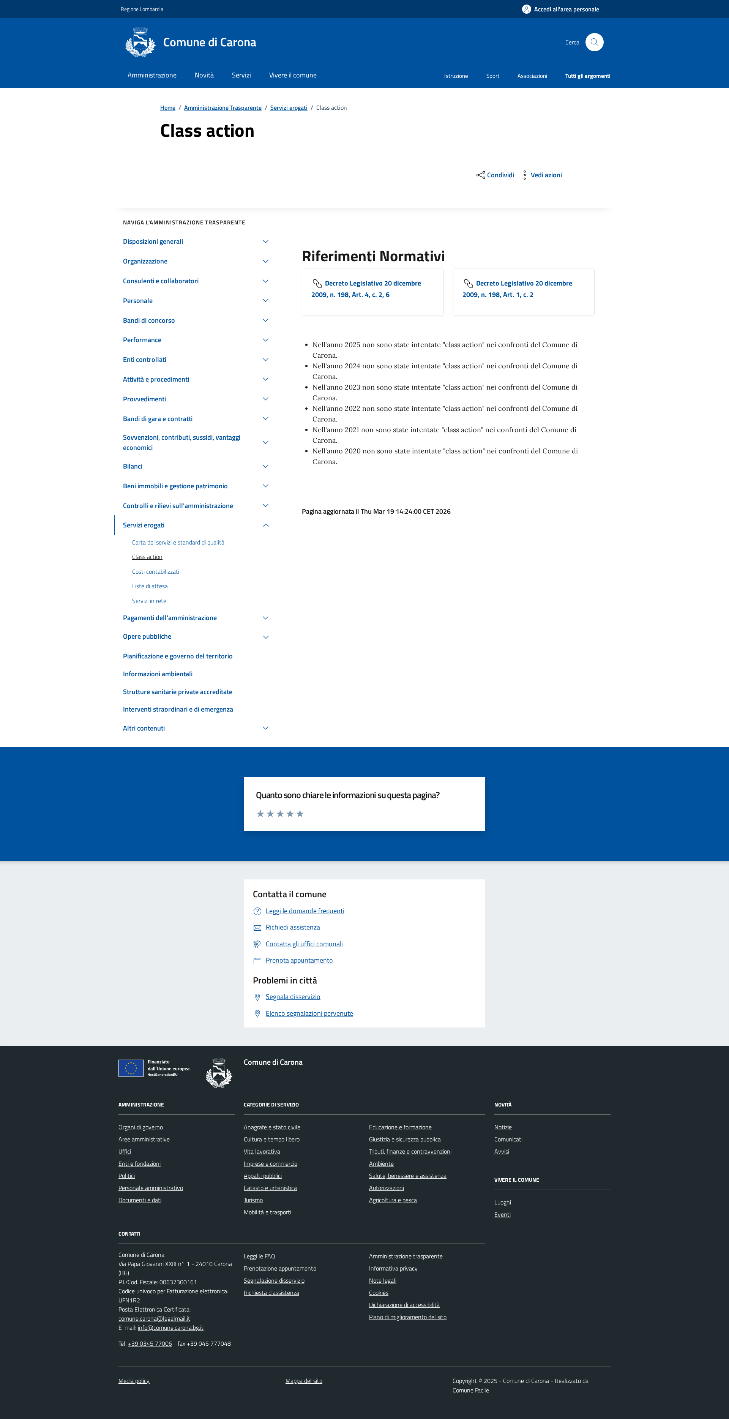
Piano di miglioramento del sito (408, 1316)
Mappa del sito (304, 1380)
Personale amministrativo (150, 1187)
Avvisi (501, 1151)
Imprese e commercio (270, 1163)
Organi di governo (140, 1127)
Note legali (382, 1280)
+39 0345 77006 (150, 1343)
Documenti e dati (139, 1199)
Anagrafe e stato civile (272, 1127)
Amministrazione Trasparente (223, 107)
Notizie (503, 1127)
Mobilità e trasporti (267, 1212)
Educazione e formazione (400, 1127)
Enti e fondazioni (139, 1163)
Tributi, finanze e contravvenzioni (410, 1151)
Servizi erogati (289, 107)
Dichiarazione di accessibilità (404, 1304)
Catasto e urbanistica (270, 1187)
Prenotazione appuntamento (280, 1268)
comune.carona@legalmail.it (154, 1318)
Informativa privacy (393, 1268)
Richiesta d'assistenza (271, 1292)
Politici (126, 1175)
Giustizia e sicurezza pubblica (405, 1139)
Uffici (124, 1151)
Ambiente (381, 1163)
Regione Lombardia (142, 9)
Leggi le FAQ (259, 1256)
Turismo (253, 1199)
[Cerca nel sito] (594, 42)
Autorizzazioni (386, 1187)
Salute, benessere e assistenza (408, 1175)
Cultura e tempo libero (272, 1139)
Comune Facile (471, 1390)
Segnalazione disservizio (274, 1280)
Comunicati (508, 1139)
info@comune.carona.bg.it (171, 1327)
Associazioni (532, 75)
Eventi (502, 1214)
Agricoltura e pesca (393, 1199)
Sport (492, 75)
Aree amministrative (144, 1139)
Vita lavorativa (262, 1151)
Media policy (134, 1380)
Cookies (378, 1292)
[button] (560, 9)
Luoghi (502, 1202)
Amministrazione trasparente (406, 1256)
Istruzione (456, 75)
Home (167, 107)
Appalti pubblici (263, 1175)
